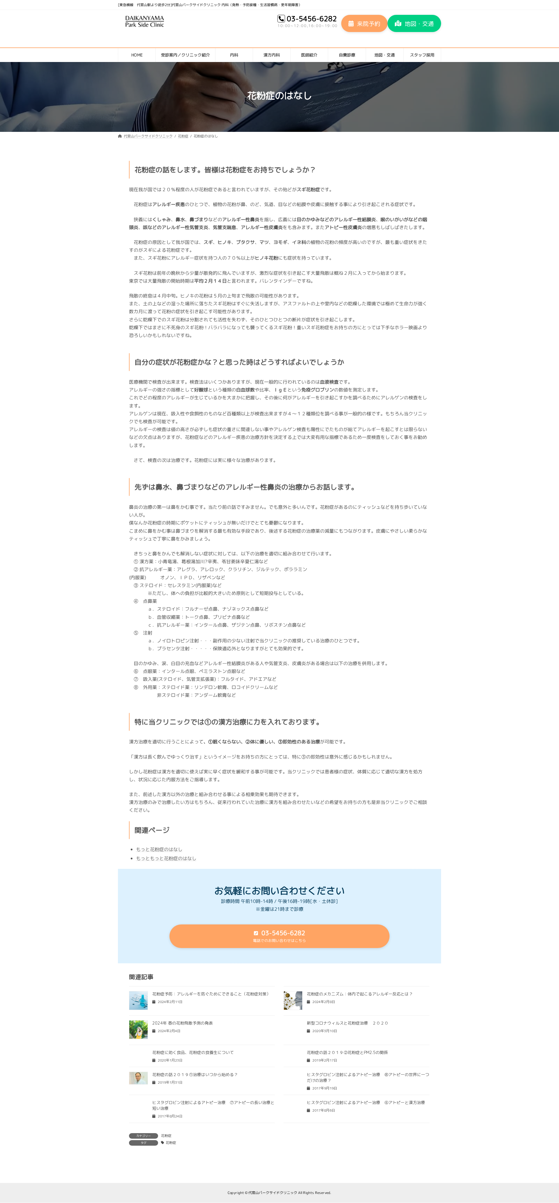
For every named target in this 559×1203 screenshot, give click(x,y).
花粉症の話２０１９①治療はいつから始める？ (195, 1074)
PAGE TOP (542, 1161)
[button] (364, 23)
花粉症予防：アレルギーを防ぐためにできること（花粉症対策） (211, 994)
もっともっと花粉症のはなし (166, 858)
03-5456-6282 (312, 19)
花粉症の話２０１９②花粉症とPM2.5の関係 (347, 1052)
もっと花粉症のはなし (159, 849)
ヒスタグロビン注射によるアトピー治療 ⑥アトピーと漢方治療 (366, 1102)
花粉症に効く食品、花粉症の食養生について (193, 1052)
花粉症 (166, 1135)
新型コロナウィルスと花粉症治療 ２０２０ (347, 1023)
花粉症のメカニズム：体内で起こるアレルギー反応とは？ (360, 994)
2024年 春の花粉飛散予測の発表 (182, 1023)
